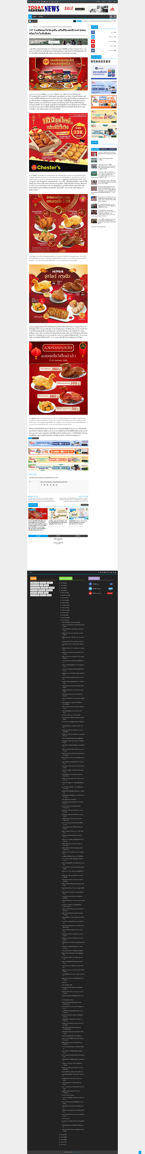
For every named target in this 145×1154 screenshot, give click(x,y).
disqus (58, 536)
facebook (77, 536)
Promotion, (53, 37)
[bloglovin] (44, 2)
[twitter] (39, 2)
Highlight (104, 149)
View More (85, 505)
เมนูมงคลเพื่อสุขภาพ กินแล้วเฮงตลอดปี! (71, 622)
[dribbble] (47, 2)
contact (109, 1)
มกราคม (64, 620)
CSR (42, 585)
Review (41, 16)
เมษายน (64, 612)
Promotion (35, 27)
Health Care (34, 590)
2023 (62, 590)
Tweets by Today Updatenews (98, 226)
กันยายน (64, 600)
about (103, 1)
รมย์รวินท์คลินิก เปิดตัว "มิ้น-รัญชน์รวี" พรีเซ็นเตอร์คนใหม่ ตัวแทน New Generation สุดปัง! (107, 182)
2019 (62, 1142)
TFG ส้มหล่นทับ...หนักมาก (68, 1000)
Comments (112, 149)
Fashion (40, 592)
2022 (62, 1134)
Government (44, 587)
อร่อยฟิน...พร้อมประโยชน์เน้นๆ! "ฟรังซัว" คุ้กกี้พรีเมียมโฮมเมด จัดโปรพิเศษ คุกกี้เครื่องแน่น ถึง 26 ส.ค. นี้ (58, 522)
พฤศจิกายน (65, 595)
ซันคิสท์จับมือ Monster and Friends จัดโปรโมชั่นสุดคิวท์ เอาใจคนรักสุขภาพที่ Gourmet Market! (78, 522)
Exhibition (33, 592)
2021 (62, 1137)
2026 (62, 583)
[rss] (49, 2)
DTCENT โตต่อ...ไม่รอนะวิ (68, 1095)
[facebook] (36, 2)
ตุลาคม (64, 597)
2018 (62, 1144)
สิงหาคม (64, 602)
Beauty (46, 592)
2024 (62, 588)
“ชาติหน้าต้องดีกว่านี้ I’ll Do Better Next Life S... (73, 641)
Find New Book (35, 595)
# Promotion (35, 438)
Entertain (42, 582)
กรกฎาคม (64, 605)
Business (49, 582)
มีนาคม (64, 615)
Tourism (52, 587)
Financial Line (34, 582)
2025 (62, 585)
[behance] (52, 2)
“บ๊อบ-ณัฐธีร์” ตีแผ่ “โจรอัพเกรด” (69, 799)
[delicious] (57, 2)
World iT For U (35, 585)
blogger (38, 536)
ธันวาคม (64, 592)
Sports (46, 585)
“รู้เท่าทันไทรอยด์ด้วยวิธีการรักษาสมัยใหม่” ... (72, 1036)
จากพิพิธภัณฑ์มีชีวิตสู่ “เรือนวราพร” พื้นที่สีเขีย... (73, 856)
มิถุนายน (64, 607)
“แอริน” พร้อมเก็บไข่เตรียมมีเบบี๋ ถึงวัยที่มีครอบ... (73, 738)
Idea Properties (35, 587)
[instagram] (55, 2)
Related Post (33, 505)
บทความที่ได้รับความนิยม (95, 149)
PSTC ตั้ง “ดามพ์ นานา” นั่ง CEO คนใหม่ (71, 715)
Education (49, 590)
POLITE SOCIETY (66, 1118)
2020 (62, 1139)
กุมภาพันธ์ (64, 617)
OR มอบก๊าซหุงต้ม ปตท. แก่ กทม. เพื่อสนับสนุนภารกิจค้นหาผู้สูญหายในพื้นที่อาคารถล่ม (107, 206)
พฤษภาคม (64, 610)
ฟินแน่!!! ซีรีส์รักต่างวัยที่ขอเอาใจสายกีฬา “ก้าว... (73, 1071)
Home (98, 1)
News (34, 16)
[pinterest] (42, 2)
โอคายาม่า (64, 982)
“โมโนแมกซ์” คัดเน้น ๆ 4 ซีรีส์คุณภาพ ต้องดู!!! (72, 950)
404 (114, 1)
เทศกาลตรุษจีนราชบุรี (67, 985)
